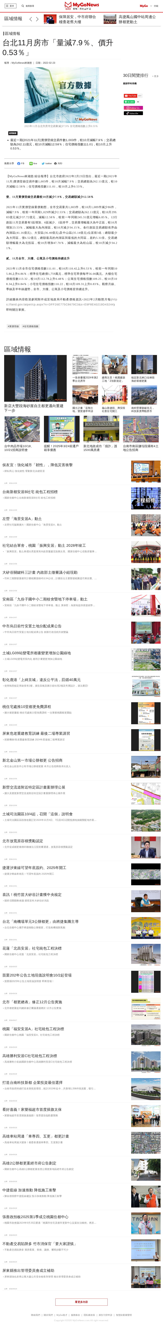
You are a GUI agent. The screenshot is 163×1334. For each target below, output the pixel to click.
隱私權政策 (89, 1315)
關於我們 (48, 1315)
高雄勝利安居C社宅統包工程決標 (29, 1056)
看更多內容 (81, 1302)
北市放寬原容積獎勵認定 (22, 841)
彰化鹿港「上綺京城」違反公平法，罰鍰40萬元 (41, 680)
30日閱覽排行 (136, 75)
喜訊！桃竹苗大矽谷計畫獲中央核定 (32, 895)
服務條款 (75, 1315)
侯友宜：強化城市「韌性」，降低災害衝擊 (37, 465)
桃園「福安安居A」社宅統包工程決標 (33, 1029)
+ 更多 (155, 76)
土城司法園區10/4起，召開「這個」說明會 (37, 814)
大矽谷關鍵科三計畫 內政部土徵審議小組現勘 (40, 572)
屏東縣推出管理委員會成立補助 (28, 1270)
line (35, 163)
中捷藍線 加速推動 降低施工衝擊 (29, 1190)
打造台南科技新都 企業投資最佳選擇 (32, 1083)
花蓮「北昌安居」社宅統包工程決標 (32, 948)
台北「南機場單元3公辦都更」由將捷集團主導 (40, 921)
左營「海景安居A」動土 (22, 519)
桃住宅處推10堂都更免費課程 (26, 707)
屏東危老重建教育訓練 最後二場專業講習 (36, 733)
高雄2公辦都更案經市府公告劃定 (29, 1163)
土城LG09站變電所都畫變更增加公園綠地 (36, 653)
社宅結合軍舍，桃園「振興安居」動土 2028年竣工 (44, 545)
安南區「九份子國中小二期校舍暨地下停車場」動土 (45, 599)
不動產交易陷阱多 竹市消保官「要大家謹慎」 (40, 1244)
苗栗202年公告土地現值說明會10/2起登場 (37, 975)
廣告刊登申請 (105, 1315)
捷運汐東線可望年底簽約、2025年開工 (34, 868)
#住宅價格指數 (31, 326)
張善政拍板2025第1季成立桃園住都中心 (35, 1217)
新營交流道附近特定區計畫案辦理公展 (33, 787)
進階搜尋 (30, 6)
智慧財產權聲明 (124, 1315)
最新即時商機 (130, 83)
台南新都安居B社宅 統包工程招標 (30, 492)
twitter (49, 163)
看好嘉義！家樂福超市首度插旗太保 (32, 1109)
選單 (12, 6)
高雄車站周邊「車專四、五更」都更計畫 (35, 1136)
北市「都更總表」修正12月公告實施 (32, 1002)
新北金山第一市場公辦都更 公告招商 (32, 760)
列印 (60, 163)
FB (22, 163)
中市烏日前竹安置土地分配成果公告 (32, 626)
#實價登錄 (13, 326)
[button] (32, 18)
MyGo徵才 (62, 1315)
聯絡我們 (35, 1315)
